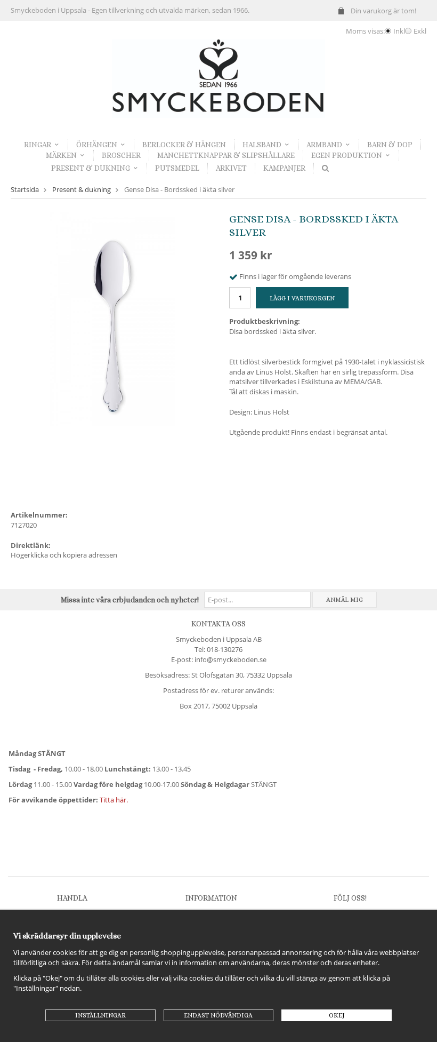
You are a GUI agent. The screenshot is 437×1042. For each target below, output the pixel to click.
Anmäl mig (344, 599)
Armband (324, 144)
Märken (61, 155)
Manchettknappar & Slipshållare (226, 155)
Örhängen (96, 144)
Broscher (121, 155)
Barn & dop (389, 144)
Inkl (399, 31)
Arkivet (231, 168)
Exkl (420, 31)
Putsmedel (177, 168)
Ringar (37, 144)
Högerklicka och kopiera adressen (64, 555)
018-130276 (224, 649)
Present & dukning (90, 168)
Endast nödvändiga (218, 1015)
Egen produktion (346, 155)
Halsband (261, 144)
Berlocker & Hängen (184, 144)
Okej (337, 1015)
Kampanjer (284, 168)
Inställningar (100, 1015)
